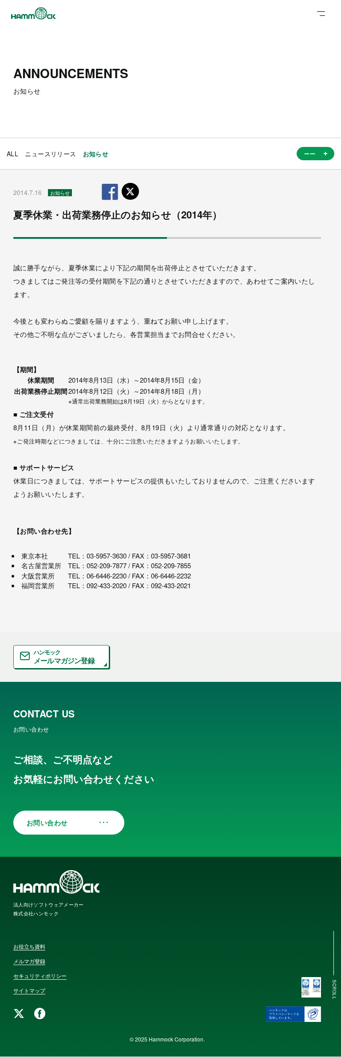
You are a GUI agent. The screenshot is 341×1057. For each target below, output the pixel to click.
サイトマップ (29, 990)
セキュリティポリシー (40, 975)
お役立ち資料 (29, 946)
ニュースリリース (50, 153)
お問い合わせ (47, 822)
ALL (12, 153)
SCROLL (334, 990)
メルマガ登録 (29, 961)
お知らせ (96, 153)
